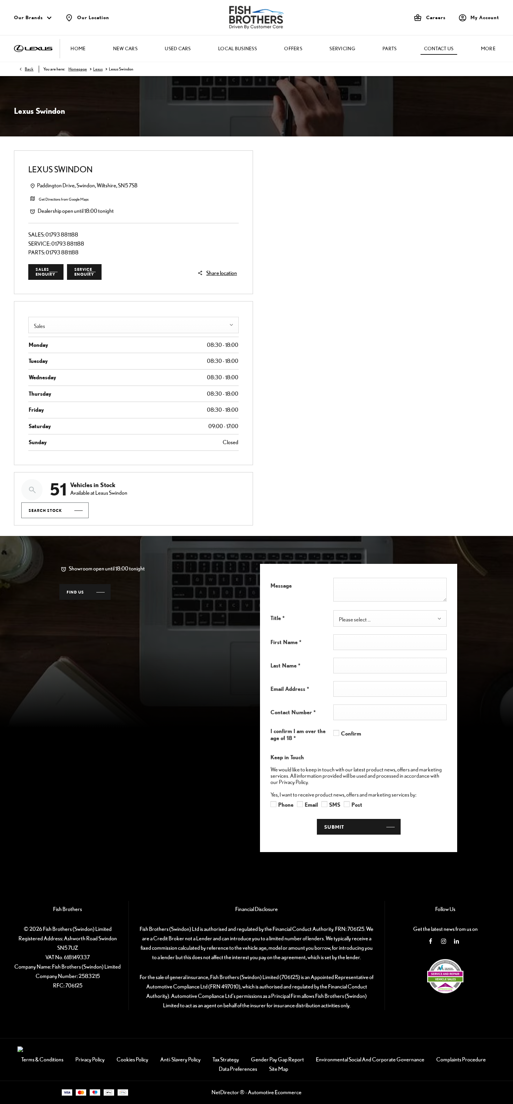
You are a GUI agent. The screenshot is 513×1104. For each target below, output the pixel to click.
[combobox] (133, 325)
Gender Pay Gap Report (277, 1059)
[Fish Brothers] (256, 17)
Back (29, 69)
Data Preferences (238, 1069)
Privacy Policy (90, 1059)
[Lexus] (33, 48)
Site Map (278, 1069)
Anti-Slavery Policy (180, 1059)
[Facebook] (430, 941)
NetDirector (225, 1092)
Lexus (98, 69)
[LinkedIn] (456, 941)
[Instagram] (443, 941)
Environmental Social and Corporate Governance (370, 1059)
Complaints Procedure (461, 1059)
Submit (334, 827)
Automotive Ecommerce (275, 1092)
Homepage (77, 69)
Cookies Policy (132, 1059)
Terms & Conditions (42, 1059)
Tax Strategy (226, 1059)
